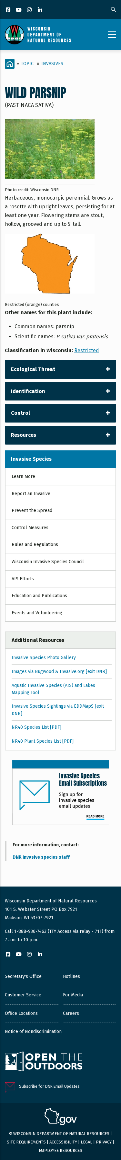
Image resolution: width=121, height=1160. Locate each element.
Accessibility (63, 1142)
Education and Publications (39, 595)
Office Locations (21, 1013)
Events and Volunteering (37, 613)
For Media (73, 995)
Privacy (104, 1142)
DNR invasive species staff (41, 857)
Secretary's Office (23, 976)
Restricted (86, 350)
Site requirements (26, 1142)
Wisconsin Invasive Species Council (48, 561)
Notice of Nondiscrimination (33, 1031)
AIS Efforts (23, 579)
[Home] (38, 34)
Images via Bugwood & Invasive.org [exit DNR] (59, 671)
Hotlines (71, 976)
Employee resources (60, 1150)
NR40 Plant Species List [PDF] (43, 741)
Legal (86, 1142)
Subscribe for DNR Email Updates (49, 1086)
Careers (71, 1013)
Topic (27, 63)
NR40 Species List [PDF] (36, 727)
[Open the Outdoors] (43, 1062)
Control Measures (30, 527)
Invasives (52, 63)
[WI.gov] (61, 1117)
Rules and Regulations (35, 544)
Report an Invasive (31, 493)
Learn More (23, 476)
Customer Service (23, 995)
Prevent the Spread (32, 510)
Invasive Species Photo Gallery (44, 657)
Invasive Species (31, 459)
